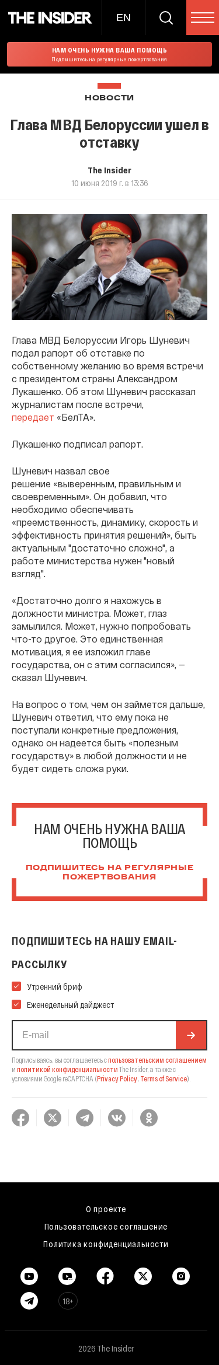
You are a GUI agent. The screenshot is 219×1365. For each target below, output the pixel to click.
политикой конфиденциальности (67, 1069)
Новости (109, 98)
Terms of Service (163, 1078)
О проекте (106, 1208)
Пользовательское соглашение (106, 1226)
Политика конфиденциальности (106, 1243)
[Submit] (191, 1035)
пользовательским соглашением (157, 1060)
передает (33, 417)
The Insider (109, 170)
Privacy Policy (117, 1078)
